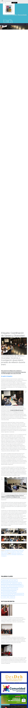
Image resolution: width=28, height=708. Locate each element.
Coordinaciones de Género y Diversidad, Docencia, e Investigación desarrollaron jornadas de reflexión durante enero (13, 360)
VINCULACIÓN (20, 551)
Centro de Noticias (15, 550)
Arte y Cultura (13, 580)
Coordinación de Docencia (16, 553)
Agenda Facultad (5, 580)
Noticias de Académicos (11, 551)
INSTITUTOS (3, 551)
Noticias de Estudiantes (18, 594)
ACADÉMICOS (8, 550)
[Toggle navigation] (2, 1)
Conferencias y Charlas (16, 583)
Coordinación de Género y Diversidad (8, 554)
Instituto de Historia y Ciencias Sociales (9, 588)
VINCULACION (4, 553)
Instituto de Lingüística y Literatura (8, 591)
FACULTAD (21, 550)
